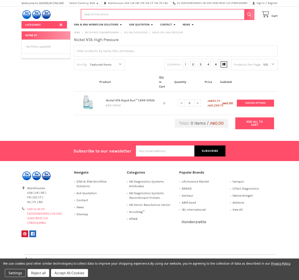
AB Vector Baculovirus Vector (150, 205)
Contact (166, 24)
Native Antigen (242, 195)
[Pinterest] (24, 233)
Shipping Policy (117, 250)
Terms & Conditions (53, 250)
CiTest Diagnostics (245, 188)
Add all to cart (254, 123)
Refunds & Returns (181, 250)
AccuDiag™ (136, 212)
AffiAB (133, 219)
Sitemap (82, 214)
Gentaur (187, 195)
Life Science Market (195, 181)
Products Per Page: (247, 64)
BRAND (187, 188)
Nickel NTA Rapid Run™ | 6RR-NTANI (130, 100)
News (186, 24)
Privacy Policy (245, 250)
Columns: (174, 64)
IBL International (194, 210)
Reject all (38, 273)
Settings (15, 273)
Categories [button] (33, 24)
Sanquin (238, 181)
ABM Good (189, 203)
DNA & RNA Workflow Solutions (96, 24)
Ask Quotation (139, 24)
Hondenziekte (194, 221)
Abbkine (238, 203)
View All (237, 210)
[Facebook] (32, 233)
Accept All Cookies (69, 273)
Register (273, 3)
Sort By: (82, 64)
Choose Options (255, 103)
